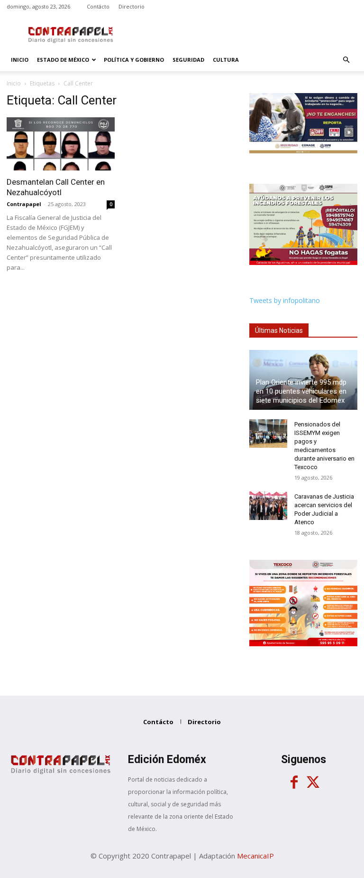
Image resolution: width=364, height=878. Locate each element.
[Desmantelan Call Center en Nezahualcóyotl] (61, 143)
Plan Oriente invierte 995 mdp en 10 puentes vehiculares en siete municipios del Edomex (301, 391)
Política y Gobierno (134, 59)
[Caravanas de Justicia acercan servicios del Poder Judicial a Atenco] (268, 505)
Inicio (19, 59)
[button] (346, 60)
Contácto (98, 6)
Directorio (131, 6)
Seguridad (188, 59)
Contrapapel (24, 204)
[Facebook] (294, 782)
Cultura (226, 59)
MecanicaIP (255, 855)
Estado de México (63, 59)
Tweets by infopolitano (284, 300)
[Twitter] (313, 782)
